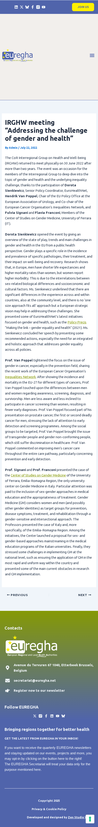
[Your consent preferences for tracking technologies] (90, 819)
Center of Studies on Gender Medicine (38, 475)
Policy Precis (76, 322)
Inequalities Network (20, 377)
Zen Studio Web (79, 817)
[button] (92, 55)
